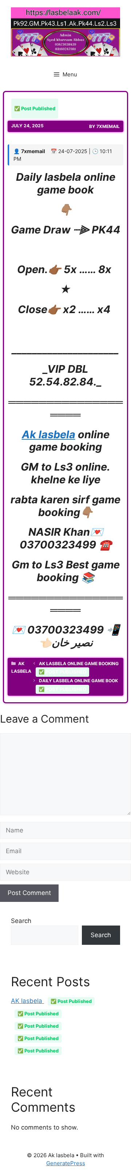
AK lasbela (51, 1000)
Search (21, 920)
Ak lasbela (48, 434)
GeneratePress (65, 1163)
